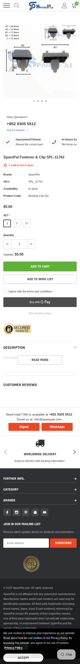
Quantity (8, 235)
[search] (17, 5)
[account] (64, 5)
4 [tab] (46, 101)
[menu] (6, 5)
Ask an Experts (16, 130)
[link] (7, 512)
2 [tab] (38, 101)
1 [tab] (34, 101)
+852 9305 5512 (21, 123)
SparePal (34, 174)
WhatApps (57, 427)
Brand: (7, 174)
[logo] (41, 5)
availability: (10, 188)
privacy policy (13, 647)
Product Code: (12, 195)
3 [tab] (42, 101)
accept (23, 658)
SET (6, 215)
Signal (24, 427)
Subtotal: (8, 254)
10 (26, 223)
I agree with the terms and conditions (29, 291)
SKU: (6, 181)
